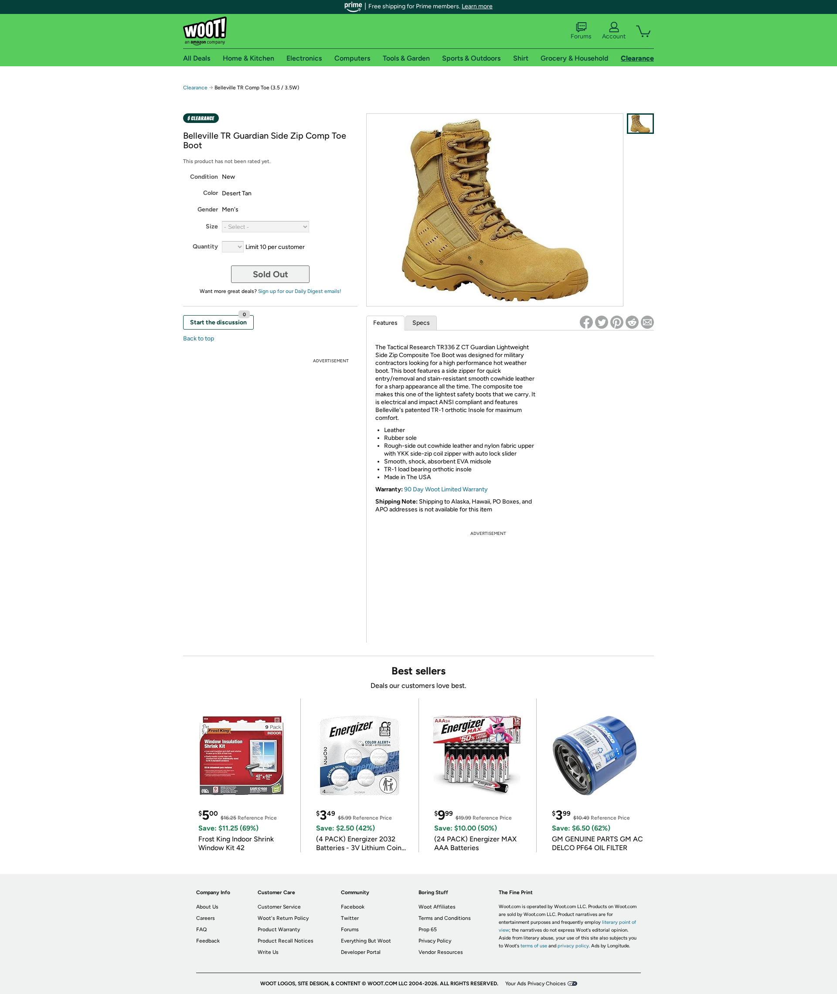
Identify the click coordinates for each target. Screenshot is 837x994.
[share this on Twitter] (601, 322)
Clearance (195, 88)
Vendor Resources (440, 952)
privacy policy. (574, 946)
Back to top (198, 338)
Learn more (477, 6)
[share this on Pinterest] (616, 322)
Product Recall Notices (285, 941)
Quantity (205, 246)
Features (385, 323)
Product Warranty (279, 929)
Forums (581, 36)
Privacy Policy (434, 941)
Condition (204, 176)
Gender (207, 209)
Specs (421, 323)
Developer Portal (361, 952)
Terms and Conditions (444, 918)
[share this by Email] (647, 322)
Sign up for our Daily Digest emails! (299, 291)
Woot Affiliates (437, 907)
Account (614, 36)
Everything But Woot (366, 941)
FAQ (201, 929)
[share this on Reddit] (632, 322)
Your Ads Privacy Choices (535, 983)
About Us (207, 907)
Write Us (268, 952)
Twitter (350, 918)
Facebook (352, 907)
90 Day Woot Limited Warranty (446, 489)
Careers (205, 918)
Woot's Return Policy (283, 918)
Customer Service (279, 907)
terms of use (534, 946)
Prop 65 (427, 929)
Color (210, 193)
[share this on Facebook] (586, 322)
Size (212, 226)
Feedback (208, 941)
